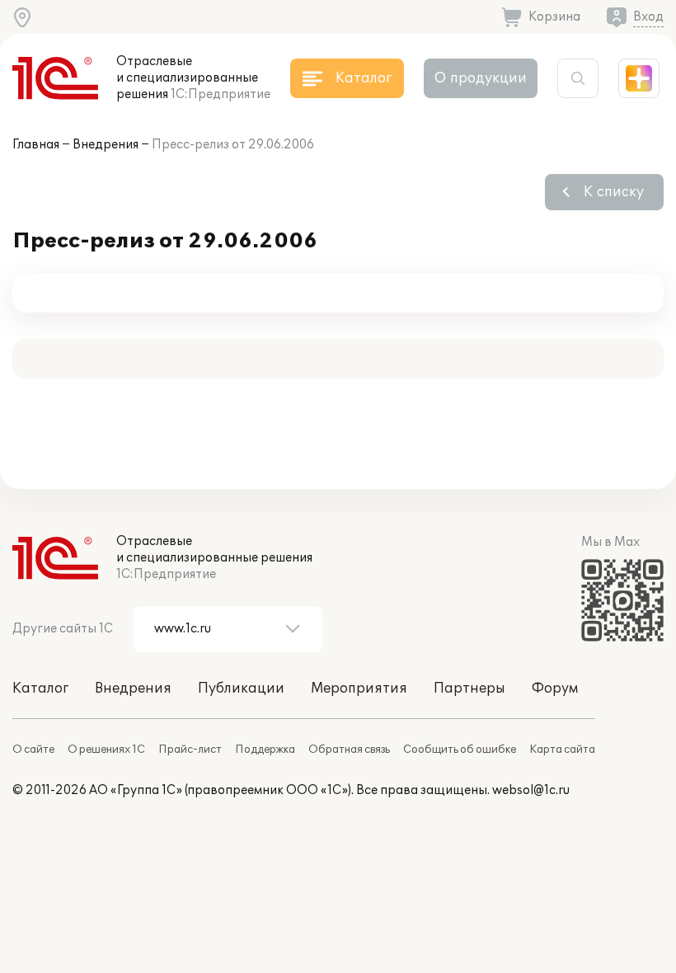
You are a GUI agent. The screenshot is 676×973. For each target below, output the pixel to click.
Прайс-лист (190, 749)
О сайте (33, 749)
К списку (614, 192)
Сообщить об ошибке (459, 749)
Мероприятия (359, 688)
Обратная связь (349, 749)
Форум (555, 688)
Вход (648, 17)
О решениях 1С (106, 749)
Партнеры (469, 688)
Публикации (241, 688)
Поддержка (265, 749)
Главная (35, 145)
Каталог (40, 688)
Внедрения (105, 145)
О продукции (480, 78)
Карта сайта (562, 749)
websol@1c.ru (531, 790)
